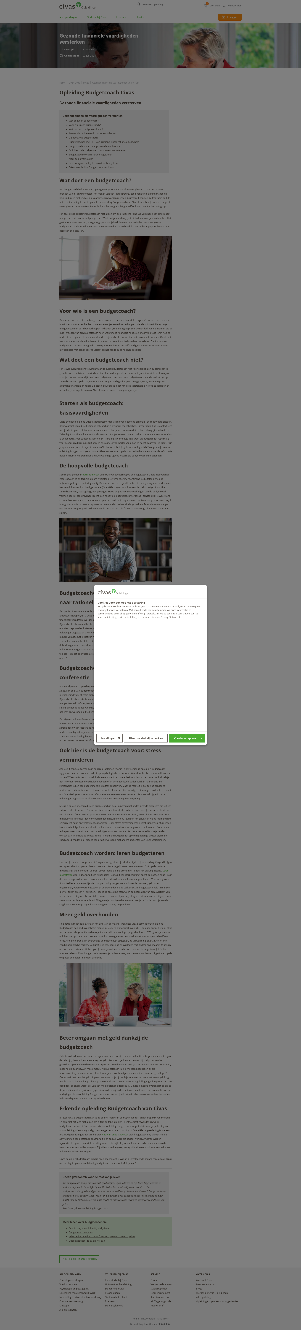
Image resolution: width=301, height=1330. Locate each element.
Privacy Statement (170, 617)
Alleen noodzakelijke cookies (146, 738)
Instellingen (108, 738)
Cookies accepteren (185, 738)
